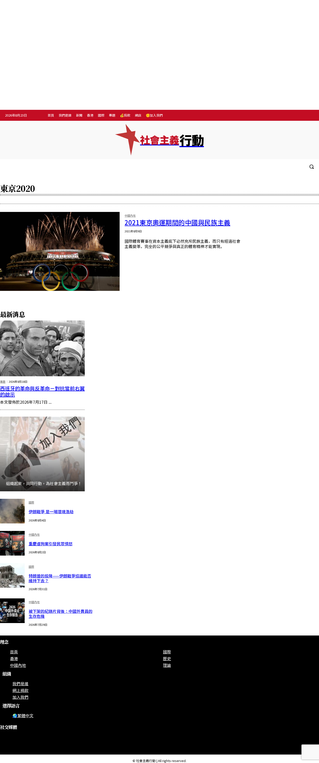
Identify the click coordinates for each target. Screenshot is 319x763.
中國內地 (130, 215)
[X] (309, 115)
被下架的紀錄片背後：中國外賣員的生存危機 (60, 613)
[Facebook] (278, 115)
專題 (2, 381)
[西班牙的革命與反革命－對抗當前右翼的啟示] (42, 348)
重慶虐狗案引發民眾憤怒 (51, 544)
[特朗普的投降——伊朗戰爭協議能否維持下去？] (12, 575)
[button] (311, 166)
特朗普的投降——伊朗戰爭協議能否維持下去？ (60, 578)
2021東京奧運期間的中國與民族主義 (177, 222)
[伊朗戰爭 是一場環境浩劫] (12, 511)
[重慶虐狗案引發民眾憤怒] (12, 543)
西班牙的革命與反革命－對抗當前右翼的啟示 (42, 391)
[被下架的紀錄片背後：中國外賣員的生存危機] (12, 610)
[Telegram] (298, 115)
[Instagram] (288, 115)
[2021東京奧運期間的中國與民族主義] (60, 251)
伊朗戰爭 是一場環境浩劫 (51, 511)
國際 (31, 502)
